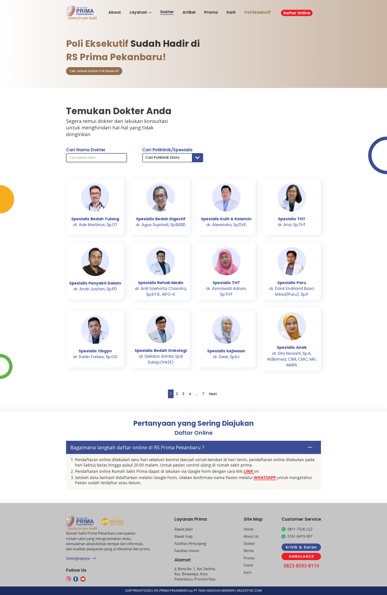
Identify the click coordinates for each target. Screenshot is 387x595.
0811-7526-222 (300, 529)
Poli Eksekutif (258, 12)
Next (213, 393)
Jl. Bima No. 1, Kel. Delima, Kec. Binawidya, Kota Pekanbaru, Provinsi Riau (195, 574)
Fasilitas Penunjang (190, 543)
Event (248, 565)
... (197, 393)
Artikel (189, 12)
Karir (231, 12)
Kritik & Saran (301, 547)
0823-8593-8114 (301, 566)
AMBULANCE (301, 556)
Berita (249, 550)
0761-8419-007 (300, 536)
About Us (251, 536)
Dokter (167, 12)
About (114, 12)
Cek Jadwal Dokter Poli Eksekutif (94, 71)
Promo (211, 12)
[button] (172, 157)
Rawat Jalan (183, 529)
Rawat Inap (183, 536)
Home (249, 529)
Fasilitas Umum (186, 550)
